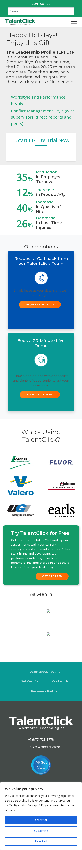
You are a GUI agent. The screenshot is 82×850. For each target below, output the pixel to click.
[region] (41, 816)
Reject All (41, 841)
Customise (41, 831)
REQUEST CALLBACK (39, 304)
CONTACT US (41, 3)
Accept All (41, 820)
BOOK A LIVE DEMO (39, 394)
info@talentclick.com (44, 746)
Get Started (52, 576)
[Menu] (74, 22)
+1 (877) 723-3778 (41, 739)
